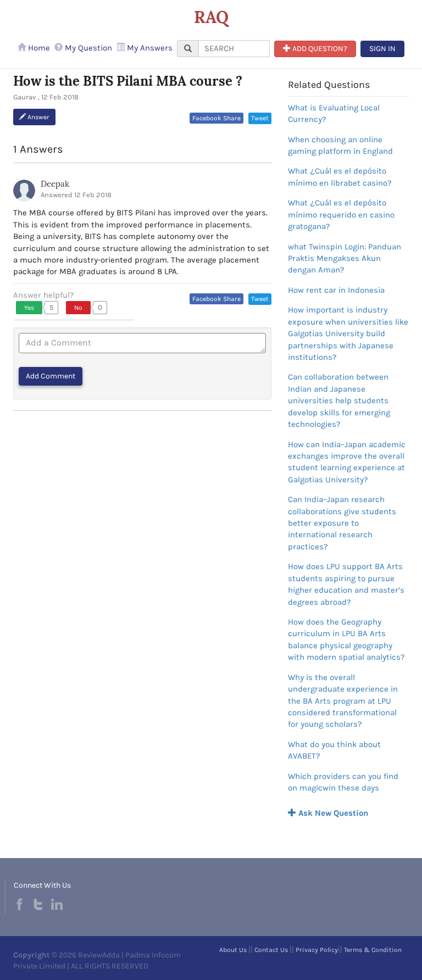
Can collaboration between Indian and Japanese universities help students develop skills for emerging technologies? (339, 400)
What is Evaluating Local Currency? (334, 113)
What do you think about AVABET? (334, 750)
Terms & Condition (373, 950)
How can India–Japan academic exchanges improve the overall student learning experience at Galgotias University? (347, 462)
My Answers (149, 48)
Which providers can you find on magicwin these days (343, 782)
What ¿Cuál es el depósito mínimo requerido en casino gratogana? (341, 214)
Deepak (55, 184)
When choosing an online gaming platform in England (340, 145)
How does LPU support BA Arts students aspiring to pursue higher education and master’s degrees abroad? (346, 583)
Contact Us (271, 950)
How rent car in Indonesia (336, 290)
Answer (37, 117)
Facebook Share (216, 118)
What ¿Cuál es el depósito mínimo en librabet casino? (339, 176)
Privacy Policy (317, 950)
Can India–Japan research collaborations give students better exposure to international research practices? (342, 523)
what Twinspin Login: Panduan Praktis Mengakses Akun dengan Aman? (344, 258)
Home (38, 48)
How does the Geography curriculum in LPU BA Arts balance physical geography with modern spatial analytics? (346, 639)
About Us (233, 950)
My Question (87, 48)
